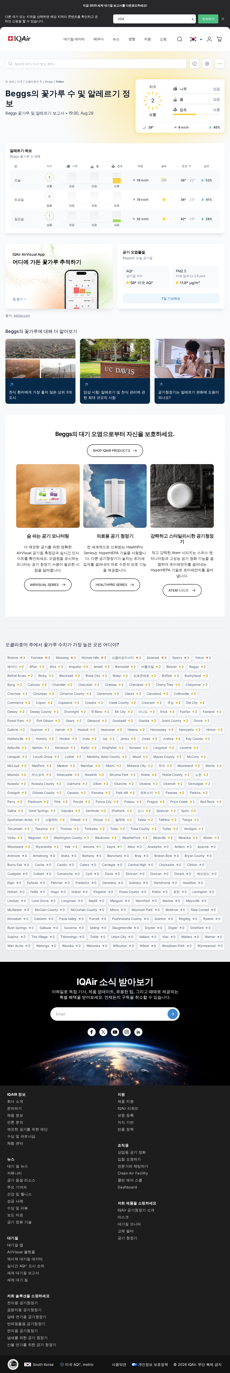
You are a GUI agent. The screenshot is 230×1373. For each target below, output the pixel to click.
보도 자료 (15, 1215)
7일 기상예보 (171, 298)
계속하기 (208, 19)
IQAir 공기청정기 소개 (136, 1210)
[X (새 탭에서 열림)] (103, 1032)
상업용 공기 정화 (132, 1152)
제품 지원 (126, 1101)
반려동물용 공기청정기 (26, 1323)
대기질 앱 (15, 1245)
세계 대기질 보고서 (23, 1273)
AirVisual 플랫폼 (21, 1252)
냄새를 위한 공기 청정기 (27, 1337)
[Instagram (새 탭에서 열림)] (127, 1032)
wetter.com (21, 315)
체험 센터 (15, 1143)
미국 (19, 81)
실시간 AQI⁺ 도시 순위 (25, 1266)
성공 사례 (15, 1201)
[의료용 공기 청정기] (115, 496)
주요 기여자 (17, 1187)
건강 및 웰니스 (19, 1194)
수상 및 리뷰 (17, 1208)
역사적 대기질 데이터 (25, 1259)
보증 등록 (126, 1115)
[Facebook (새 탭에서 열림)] (92, 1032)
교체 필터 (126, 1231)
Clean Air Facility (133, 1173)
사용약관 (119, 1364)
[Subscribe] (173, 1014)
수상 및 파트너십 (21, 1136)
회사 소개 (15, 1101)
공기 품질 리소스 (21, 1180)
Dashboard (127, 1187)
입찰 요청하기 (129, 1159)
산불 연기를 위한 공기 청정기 (31, 1344)
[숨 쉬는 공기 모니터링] (48, 496)
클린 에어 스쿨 (130, 1180)
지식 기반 (126, 1122)
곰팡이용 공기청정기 (24, 1310)
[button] (146, 277)
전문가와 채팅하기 (133, 1166)
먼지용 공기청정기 (22, 1330)
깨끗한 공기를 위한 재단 (27, 1129)
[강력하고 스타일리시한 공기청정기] (182, 496)
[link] (180, 39)
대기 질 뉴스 (17, 1166)
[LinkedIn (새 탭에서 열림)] (138, 1032)
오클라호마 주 (33, 81)
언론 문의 (15, 1122)
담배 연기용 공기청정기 (26, 1316)
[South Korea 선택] (196, 39)
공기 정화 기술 (19, 1222)
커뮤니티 (14, 1173)
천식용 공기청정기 (22, 1303)
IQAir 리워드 (128, 1108)
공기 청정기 (127, 1238)
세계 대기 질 (17, 1280)
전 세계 (9, 81)
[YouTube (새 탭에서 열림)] (115, 1032)
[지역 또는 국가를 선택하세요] (196, 39)
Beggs (49, 81)
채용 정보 (15, 1115)
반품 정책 (126, 1129)
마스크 (123, 1217)
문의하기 (14, 1108)
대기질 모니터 (129, 1224)
